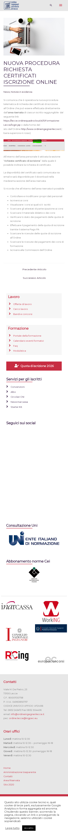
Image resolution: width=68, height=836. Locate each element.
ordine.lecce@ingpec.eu (23, 718)
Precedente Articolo (34, 269)
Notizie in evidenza (21, 92)
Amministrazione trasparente (19, 772)
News (6, 92)
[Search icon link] (51, 5)
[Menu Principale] (61, 5)
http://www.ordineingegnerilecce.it (41, 129)
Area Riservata (11, 780)
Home (7, 768)
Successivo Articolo (34, 278)
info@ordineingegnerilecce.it (27, 714)
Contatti (8, 776)
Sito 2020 (8, 784)
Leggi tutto (12, 828)
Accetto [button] (28, 828)
